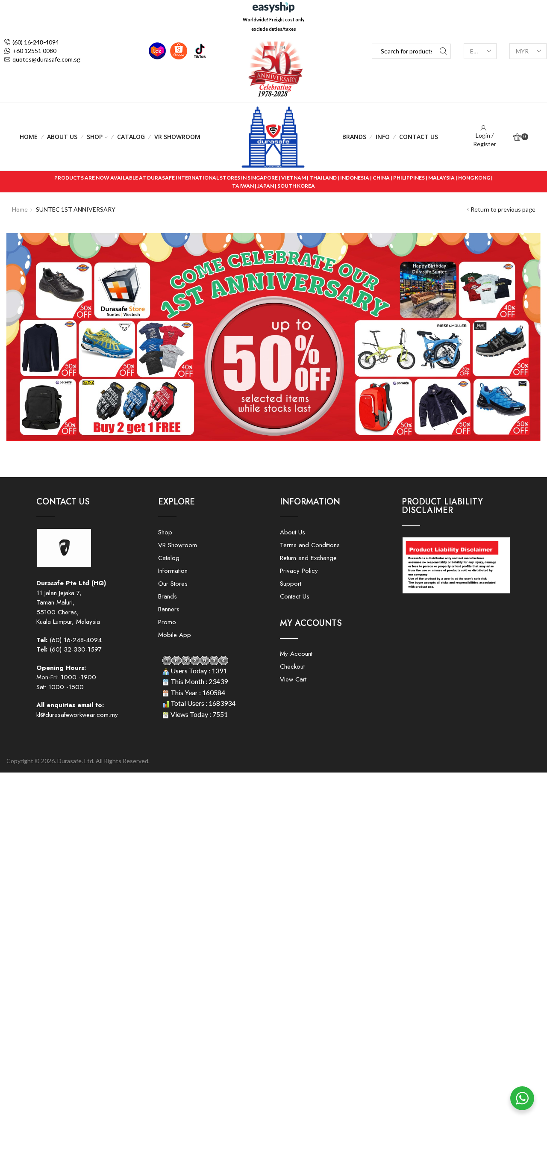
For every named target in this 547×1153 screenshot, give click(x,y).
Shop (95, 137)
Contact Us (418, 137)
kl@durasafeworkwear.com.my (77, 715)
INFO (383, 137)
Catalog (131, 137)
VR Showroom (177, 137)
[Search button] (443, 51)
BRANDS (354, 137)
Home (29, 137)
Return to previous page (503, 209)
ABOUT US (62, 137)
